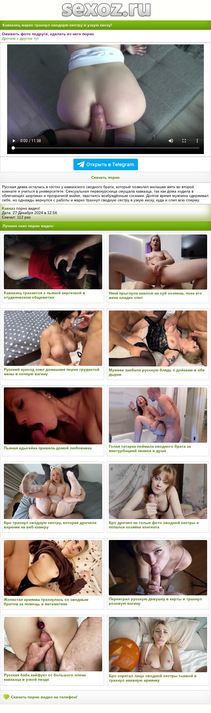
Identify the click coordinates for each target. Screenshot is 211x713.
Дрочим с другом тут (20, 38)
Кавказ (8, 208)
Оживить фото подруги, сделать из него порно (48, 34)
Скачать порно (105, 177)
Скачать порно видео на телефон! (43, 697)
